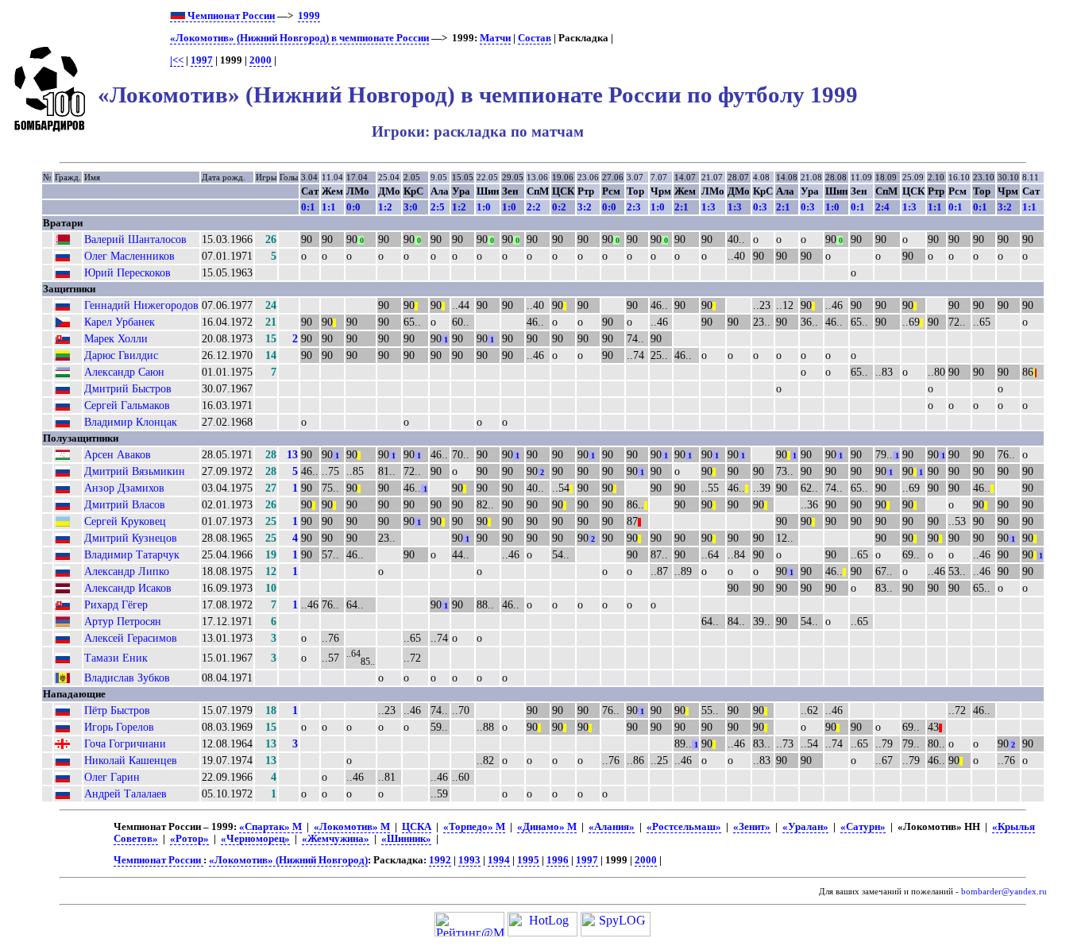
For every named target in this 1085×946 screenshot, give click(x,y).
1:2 (385, 207)
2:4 (882, 207)
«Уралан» (805, 826)
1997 (202, 60)
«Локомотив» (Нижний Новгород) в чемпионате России (299, 38)
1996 (557, 860)
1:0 (484, 207)
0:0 (353, 207)
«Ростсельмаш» (684, 826)
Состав (534, 38)
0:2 (559, 207)
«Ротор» (189, 838)
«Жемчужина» (335, 838)
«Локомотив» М (352, 826)
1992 (440, 860)
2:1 (681, 207)
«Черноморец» (255, 838)
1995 (528, 860)
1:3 (708, 207)
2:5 (438, 207)
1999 (309, 15)
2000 (260, 60)
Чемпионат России (230, 15)
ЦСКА (416, 826)
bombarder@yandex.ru (1004, 891)
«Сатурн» (863, 826)
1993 (469, 860)
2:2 (534, 207)
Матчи (495, 38)
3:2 (584, 207)
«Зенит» (751, 826)
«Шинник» (406, 838)
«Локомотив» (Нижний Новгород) (288, 860)
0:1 (308, 207)
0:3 (760, 207)
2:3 (634, 207)
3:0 (410, 207)
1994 (499, 860)
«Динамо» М (547, 826)
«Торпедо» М (474, 826)
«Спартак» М (270, 826)
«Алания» (612, 826)
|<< (176, 60)
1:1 (329, 207)
